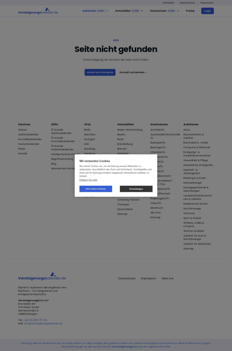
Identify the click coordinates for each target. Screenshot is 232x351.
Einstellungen (136, 189)
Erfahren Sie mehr (88, 180)
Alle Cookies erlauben (96, 189)
